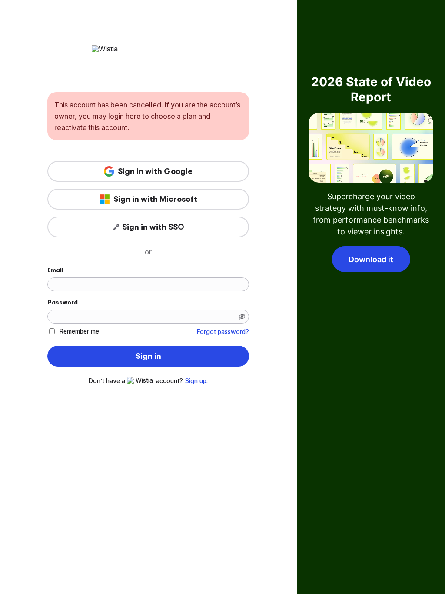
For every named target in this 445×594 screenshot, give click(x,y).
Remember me (79, 331)
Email (55, 270)
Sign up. (196, 381)
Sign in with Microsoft (155, 199)
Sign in (148, 356)
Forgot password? (223, 331)
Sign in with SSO (153, 227)
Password (62, 302)
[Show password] (242, 316)
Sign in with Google (155, 171)
